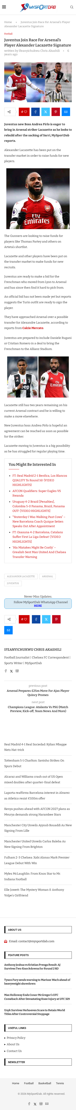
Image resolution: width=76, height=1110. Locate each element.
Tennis (60, 1083)
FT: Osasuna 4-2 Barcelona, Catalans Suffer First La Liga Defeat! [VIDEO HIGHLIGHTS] (37, 536)
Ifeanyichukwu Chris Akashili (32, 650)
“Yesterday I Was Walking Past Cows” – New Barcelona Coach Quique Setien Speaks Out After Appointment (38, 521)
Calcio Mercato (32, 328)
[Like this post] (25, 112)
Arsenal (47, 576)
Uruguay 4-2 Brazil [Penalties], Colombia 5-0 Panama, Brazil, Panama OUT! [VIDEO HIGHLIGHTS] (38, 506)
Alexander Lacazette (21, 576)
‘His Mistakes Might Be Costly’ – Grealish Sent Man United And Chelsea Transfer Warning (39, 552)
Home (8, 22)
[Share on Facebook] (35, 112)
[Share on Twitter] (45, 112)
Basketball (44, 1083)
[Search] (72, 7)
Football (29, 1083)
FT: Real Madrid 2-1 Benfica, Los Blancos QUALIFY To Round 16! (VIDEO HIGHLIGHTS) (39, 480)
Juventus (13, 583)
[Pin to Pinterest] (56, 112)
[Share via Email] (66, 112)
